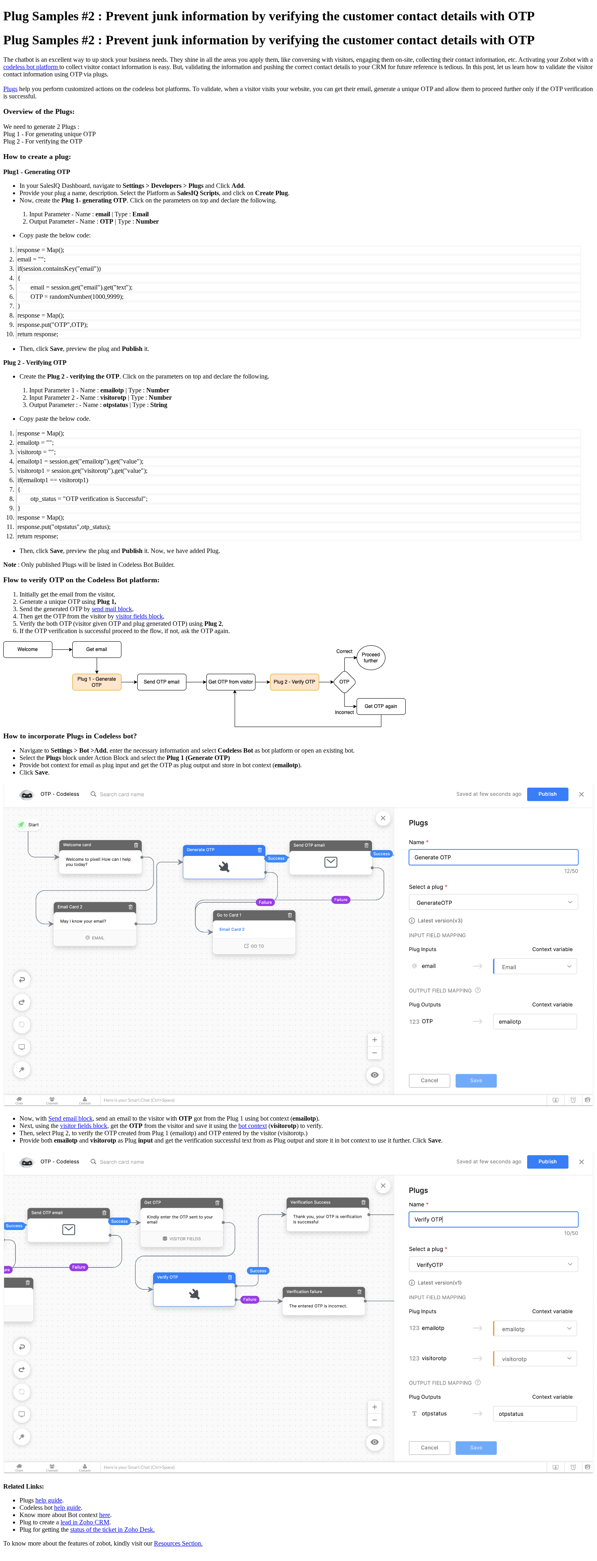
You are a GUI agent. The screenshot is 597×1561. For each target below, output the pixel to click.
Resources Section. (178, 1543)
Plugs (10, 88)
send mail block (112, 608)
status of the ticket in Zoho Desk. (112, 1529)
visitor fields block (139, 616)
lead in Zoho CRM (85, 1522)
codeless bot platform (31, 66)
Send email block (70, 1118)
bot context (252, 1125)
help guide (48, 1500)
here (104, 1514)
